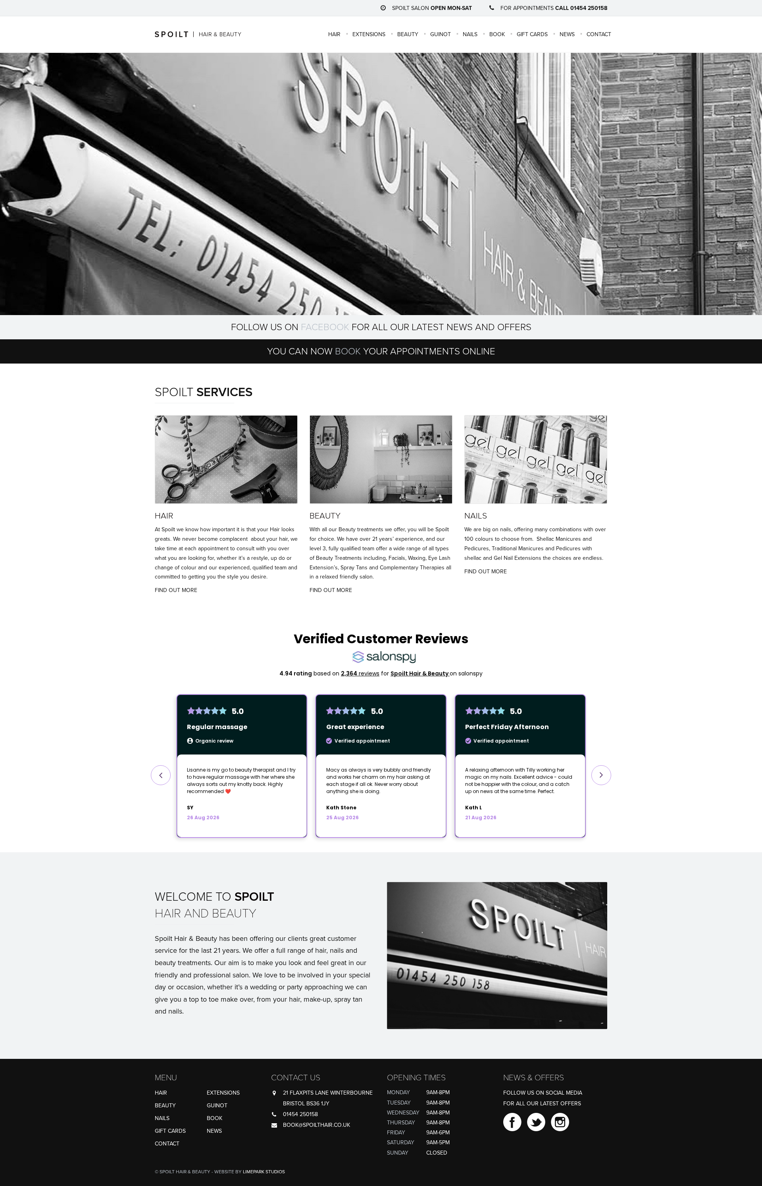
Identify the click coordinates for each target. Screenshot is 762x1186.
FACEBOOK (325, 327)
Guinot (440, 34)
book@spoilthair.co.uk (316, 1125)
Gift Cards (532, 34)
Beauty (407, 34)
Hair (334, 34)
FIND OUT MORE (176, 590)
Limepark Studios (264, 1171)
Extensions (368, 34)
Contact (599, 34)
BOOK (348, 351)
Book (497, 34)
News (567, 34)
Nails (470, 34)
